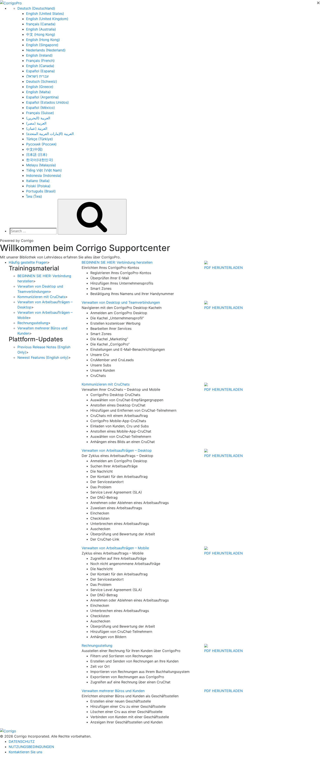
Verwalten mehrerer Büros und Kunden (113, 691)
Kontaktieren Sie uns (25, 752)
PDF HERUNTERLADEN (223, 267)
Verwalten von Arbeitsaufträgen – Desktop (117, 450)
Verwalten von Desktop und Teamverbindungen (121, 302)
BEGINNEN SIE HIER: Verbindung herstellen (117, 262)
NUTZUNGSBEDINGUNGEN (31, 747)
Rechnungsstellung (32, 323)
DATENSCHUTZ (22, 741)
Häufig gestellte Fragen (28, 262)
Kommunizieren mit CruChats (41, 297)
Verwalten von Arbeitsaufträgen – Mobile (115, 548)
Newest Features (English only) (42, 357)
